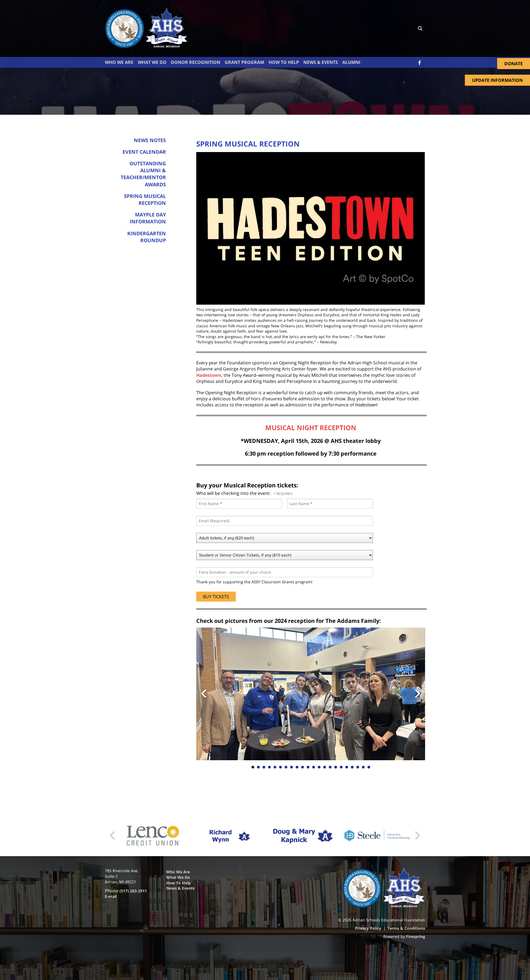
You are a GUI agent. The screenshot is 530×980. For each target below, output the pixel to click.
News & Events (320, 62)
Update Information (497, 80)
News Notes (150, 140)
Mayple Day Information (148, 218)
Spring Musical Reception (145, 199)
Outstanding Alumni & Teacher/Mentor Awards (143, 174)
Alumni (351, 62)
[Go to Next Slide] (417, 835)
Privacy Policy (368, 928)
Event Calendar (144, 151)
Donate (513, 64)
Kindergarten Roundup (146, 237)
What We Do (152, 62)
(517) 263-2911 (133, 890)
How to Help (178, 882)
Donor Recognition (195, 62)
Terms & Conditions (406, 928)
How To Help (284, 62)
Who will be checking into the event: (234, 493)
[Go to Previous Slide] (112, 835)
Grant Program (244, 62)
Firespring (415, 936)
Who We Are (119, 62)
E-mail (111, 896)
